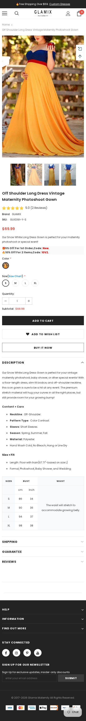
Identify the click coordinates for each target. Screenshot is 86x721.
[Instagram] (16, 652)
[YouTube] (38, 652)
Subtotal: (8, 309)
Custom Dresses (59, 4)
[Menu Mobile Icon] (4, 13)
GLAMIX (16, 214)
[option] (43, 96)
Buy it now (43, 348)
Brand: (6, 214)
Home (6, 24)
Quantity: (8, 294)
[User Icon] (68, 13)
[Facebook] (6, 652)
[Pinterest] (27, 652)
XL (35, 283)
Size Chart (15, 276)
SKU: (4, 219)
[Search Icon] (17, 13)
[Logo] (43, 13)
